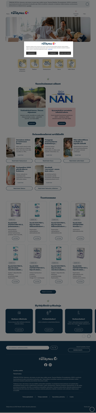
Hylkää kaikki (53, 53)
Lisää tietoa (50, 49)
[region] (48, 49)
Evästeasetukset (31, 53)
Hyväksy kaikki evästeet (65, 53)
